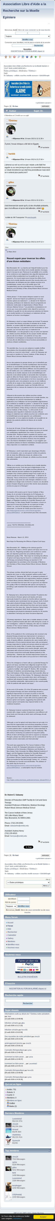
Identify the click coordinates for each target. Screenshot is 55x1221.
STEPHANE (17, 1195)
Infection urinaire (11, 1023)
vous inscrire (45, 30)
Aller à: (48, 879)
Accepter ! (43, 1217)
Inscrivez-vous (13, 948)
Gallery (10, 938)
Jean (9, 1016)
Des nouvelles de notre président (18, 1036)
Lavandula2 (33, 1063)
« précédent (40, 103)
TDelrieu (31, 71)
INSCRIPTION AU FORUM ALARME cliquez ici (27, 51)
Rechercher (12, 932)
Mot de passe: (10, 902)
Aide (9, 929)
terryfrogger (17, 1186)
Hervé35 (24, 1030)
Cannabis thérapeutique (14, 1050)
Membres (11, 941)
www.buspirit (31, 217)
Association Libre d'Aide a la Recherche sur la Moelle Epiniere (24, 10)
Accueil (10, 923)
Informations (17, 1218)
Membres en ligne (14, 1101)
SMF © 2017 (27, 1213)
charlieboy (16, 1135)
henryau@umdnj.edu (18, 836)
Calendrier (12, 935)
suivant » (48, 103)
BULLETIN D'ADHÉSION (28, 977)
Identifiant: (12, 899)
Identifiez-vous (13, 945)
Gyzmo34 (16, 1141)
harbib (12, 153)
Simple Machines (38, 1213)
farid (14, 1173)
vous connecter (30, 30)
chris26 (37, 1036)
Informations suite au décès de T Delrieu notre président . (27, 1014)
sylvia (29, 1050)
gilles (11, 182)
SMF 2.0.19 (18, 1213)
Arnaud (15, 1129)
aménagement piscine (13, 1043)
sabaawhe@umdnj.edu (19, 826)
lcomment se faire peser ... (15, 1057)
